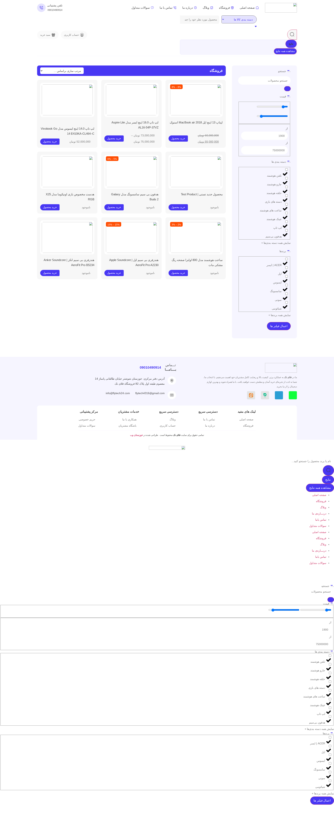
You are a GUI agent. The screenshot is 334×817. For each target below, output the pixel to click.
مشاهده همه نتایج (285, 51)
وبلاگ (323, 507)
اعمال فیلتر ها (278, 326)
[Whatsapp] (293, 395)
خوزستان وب (136, 435)
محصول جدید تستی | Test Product (202, 194)
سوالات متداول (317, 525)
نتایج (291, 43)
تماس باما (320, 519)
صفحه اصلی (319, 494)
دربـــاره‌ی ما (319, 513)
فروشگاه (321, 501)
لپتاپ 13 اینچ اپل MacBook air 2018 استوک (196, 122)
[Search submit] (292, 35)
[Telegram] (279, 395)
